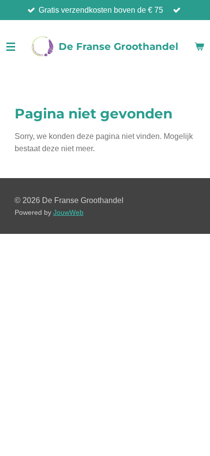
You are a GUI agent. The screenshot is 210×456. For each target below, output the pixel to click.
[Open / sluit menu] (10, 46)
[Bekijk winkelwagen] (199, 46)
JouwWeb (68, 212)
